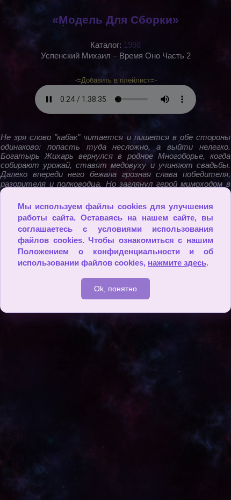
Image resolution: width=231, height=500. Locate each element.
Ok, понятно (115, 288)
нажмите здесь (177, 262)
